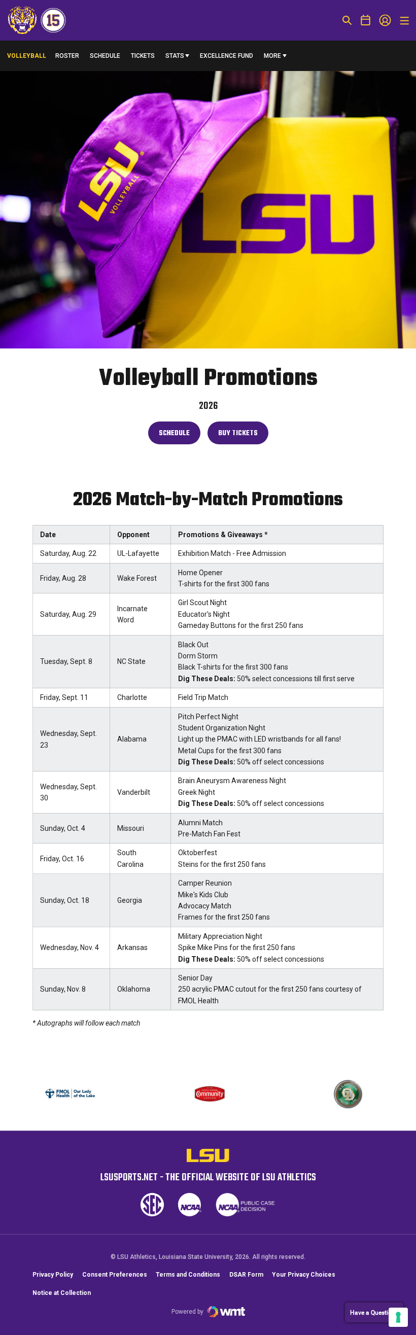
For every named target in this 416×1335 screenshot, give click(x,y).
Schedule (105, 55)
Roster (67, 55)
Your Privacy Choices (303, 1274)
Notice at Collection (61, 1292)
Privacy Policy (52, 1274)
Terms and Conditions (188, 1274)
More (272, 55)
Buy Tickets (243, 436)
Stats (174, 55)
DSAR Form (246, 1274)
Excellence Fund (226, 58)
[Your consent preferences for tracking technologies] (398, 1317)
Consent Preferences (114, 1274)
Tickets (143, 55)
